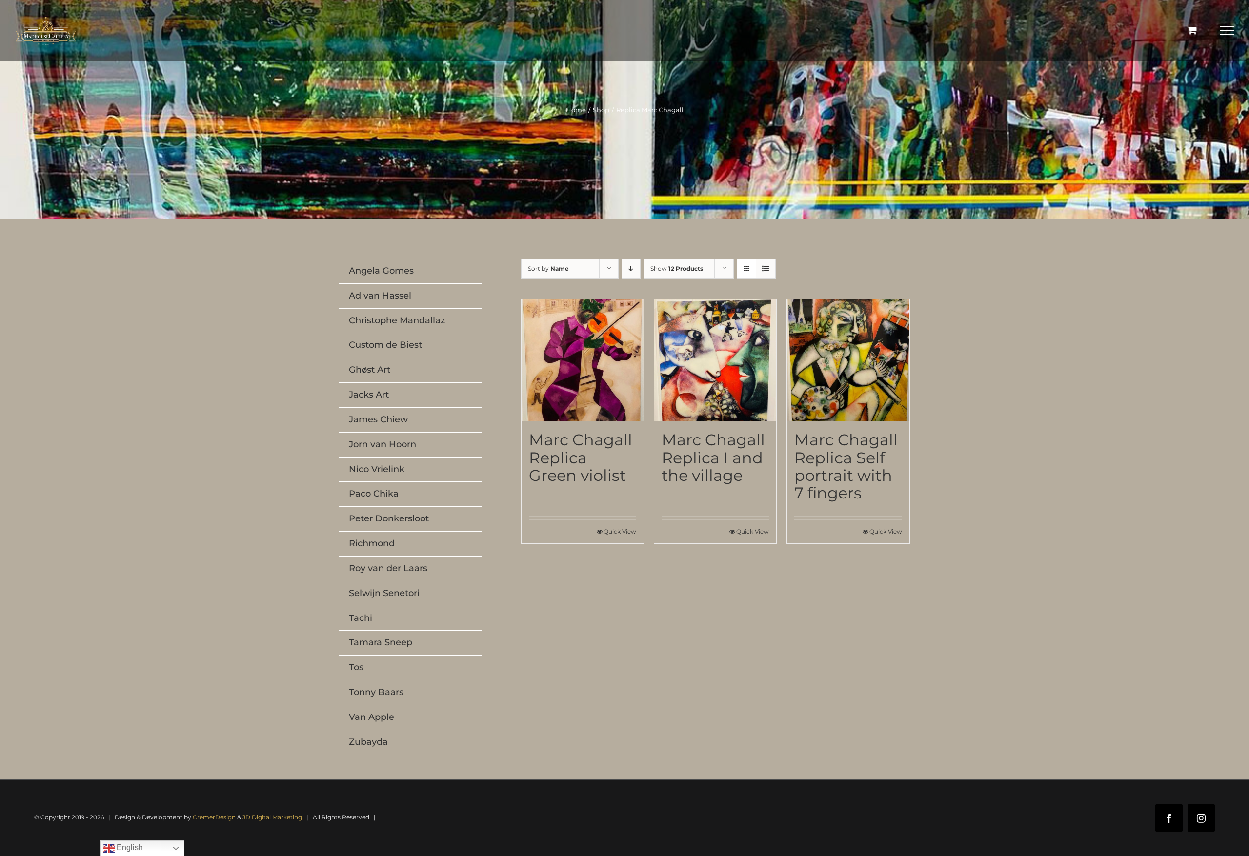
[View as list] (765, 268)
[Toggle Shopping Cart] (1192, 30)
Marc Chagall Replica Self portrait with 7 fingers (846, 466)
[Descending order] (631, 269)
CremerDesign (214, 817)
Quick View (620, 531)
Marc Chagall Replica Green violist (580, 457)
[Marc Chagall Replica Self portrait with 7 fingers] (848, 360)
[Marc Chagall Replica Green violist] (583, 360)
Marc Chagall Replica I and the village (713, 457)
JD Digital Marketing (272, 817)
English (129, 847)
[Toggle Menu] (1227, 30)
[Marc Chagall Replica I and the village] (715, 360)
